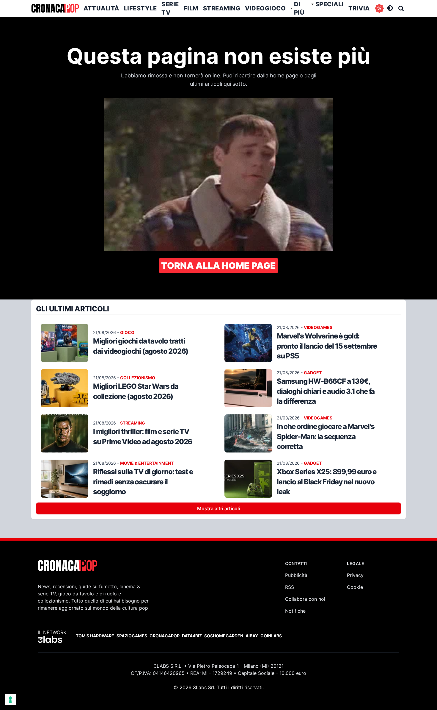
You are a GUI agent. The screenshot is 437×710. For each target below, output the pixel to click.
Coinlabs (271, 635)
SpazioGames (132, 635)
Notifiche (295, 611)
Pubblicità (296, 575)
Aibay (252, 635)
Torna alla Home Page (218, 265)
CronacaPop (165, 635)
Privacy (355, 575)
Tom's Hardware (95, 635)
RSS (289, 587)
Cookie (355, 587)
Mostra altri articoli (218, 508)
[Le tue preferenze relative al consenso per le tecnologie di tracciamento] (10, 699)
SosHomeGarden (223, 635)
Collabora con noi (305, 599)
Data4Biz (192, 635)
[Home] (55, 8)
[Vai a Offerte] (379, 8)
